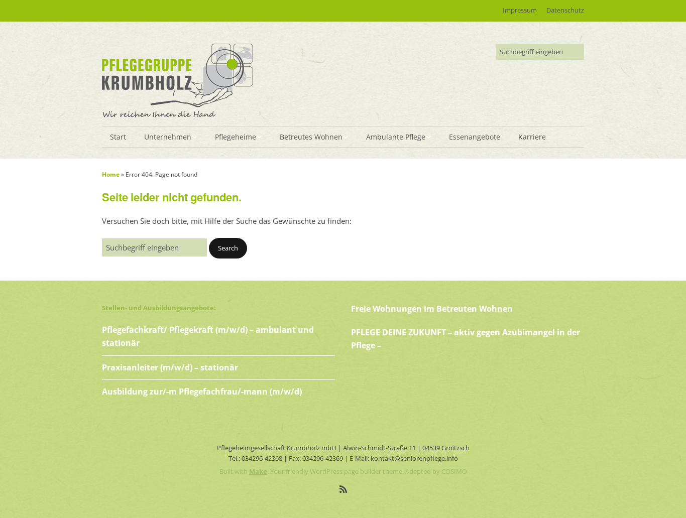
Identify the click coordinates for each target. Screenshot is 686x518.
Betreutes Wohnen (311, 137)
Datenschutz (565, 10)
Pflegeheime (235, 137)
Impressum (520, 10)
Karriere (532, 137)
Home (111, 174)
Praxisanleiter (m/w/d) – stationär (170, 367)
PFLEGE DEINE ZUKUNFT (399, 332)
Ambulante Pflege (395, 137)
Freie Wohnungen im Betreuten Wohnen (432, 308)
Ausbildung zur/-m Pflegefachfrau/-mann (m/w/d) (202, 391)
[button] (228, 248)
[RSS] (342, 489)
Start (118, 137)
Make (258, 471)
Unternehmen (167, 137)
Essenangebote (474, 137)
